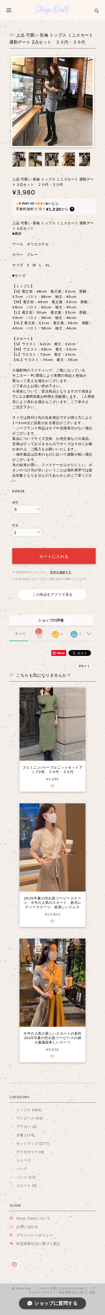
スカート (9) (26, 1185)
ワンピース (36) (29, 1118)
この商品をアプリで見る (52, 594)
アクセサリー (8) (30, 1152)
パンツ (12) (26, 1177)
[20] (38, 630)
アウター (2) (26, 1126)
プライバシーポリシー (34, 1235)
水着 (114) (25, 1135)
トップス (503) (29, 1110)
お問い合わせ (27, 1226)
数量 (15, 525)
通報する (84, 666)
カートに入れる (54, 556)
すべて (20, 633)
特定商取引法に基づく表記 (38, 1243)
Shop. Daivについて (33, 1218)
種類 (15, 502)
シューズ (23, 1160)
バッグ (21, 1168)
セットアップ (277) (32, 1143)
